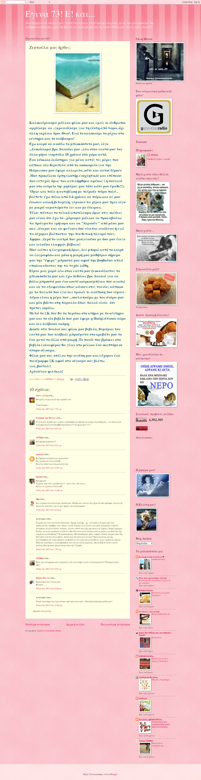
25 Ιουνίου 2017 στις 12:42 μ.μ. (49, 605)
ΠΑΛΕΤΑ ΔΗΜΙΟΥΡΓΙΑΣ (151, 719)
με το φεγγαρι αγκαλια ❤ (151, 556)
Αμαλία (40, 454)
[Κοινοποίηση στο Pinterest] (87, 379)
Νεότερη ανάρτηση (37, 624)
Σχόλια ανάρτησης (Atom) (49, 630)
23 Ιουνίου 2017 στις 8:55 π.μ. (49, 428)
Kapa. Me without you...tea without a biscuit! (155, 634)
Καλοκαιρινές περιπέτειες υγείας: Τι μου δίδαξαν (154, 581)
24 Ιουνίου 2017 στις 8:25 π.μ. (49, 568)
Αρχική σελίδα (75, 624)
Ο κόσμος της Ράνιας (46, 417)
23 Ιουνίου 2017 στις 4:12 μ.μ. (49, 509)
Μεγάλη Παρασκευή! (161, 614)
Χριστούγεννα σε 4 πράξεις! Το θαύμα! (160, 659)
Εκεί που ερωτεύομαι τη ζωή (152, 578)
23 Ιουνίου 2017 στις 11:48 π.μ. (49, 490)
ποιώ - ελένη (42, 395)
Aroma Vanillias (146, 740)
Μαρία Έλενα (42, 577)
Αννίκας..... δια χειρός (149, 611)
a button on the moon (148, 677)
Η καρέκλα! (157, 637)
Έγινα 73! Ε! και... (60, 13)
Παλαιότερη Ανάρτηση (115, 624)
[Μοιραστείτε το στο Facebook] (84, 379)
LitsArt (39, 476)
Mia (37, 499)
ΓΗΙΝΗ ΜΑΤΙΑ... (146, 656)
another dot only (158, 559)
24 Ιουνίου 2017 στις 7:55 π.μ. (49, 549)
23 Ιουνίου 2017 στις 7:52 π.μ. (49, 409)
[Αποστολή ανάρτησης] (71, 379)
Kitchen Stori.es (146, 590)
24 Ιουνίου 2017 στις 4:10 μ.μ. (49, 588)
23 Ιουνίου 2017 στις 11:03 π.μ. (49, 467)
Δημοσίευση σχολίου (42, 611)
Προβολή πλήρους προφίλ (158, 159)
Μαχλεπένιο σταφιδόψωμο (158, 744)
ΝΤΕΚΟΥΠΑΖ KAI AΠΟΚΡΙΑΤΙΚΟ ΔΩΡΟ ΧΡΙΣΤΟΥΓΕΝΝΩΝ (161, 724)
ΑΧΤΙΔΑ (40, 437)
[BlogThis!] (79, 379)
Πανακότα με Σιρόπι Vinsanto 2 (161, 594)
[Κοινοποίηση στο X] (81, 379)
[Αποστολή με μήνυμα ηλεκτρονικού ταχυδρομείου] (76, 379)
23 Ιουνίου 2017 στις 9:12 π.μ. (49, 445)
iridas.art (143, 698)
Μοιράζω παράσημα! (161, 679)
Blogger (114, 774)
